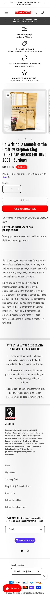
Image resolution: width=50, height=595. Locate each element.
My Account (10, 472)
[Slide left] (18, 139)
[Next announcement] (45, 4)
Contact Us (10, 493)
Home (7, 465)
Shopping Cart (11, 479)
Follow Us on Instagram (15, 507)
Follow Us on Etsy (13, 500)
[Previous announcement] (5, 4)
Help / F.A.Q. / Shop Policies (17, 486)
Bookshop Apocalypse (21, 592)
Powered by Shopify (36, 592)
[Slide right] (31, 139)
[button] (6, 12)
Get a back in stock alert (25, 208)
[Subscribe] (41, 529)
